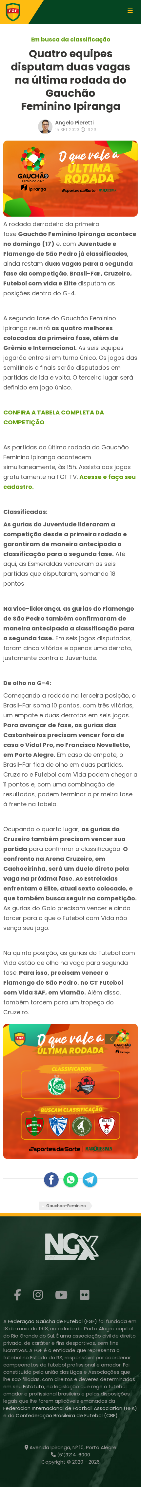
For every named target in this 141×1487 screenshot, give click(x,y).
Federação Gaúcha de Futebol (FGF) (53, 1321)
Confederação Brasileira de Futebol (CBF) (67, 1415)
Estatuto (33, 1386)
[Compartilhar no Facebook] (51, 1179)
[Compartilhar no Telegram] (90, 1179)
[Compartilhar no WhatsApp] (70, 1179)
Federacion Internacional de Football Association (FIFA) (70, 1408)
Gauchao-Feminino (66, 1205)
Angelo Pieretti (74, 122)
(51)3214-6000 (73, 1455)
